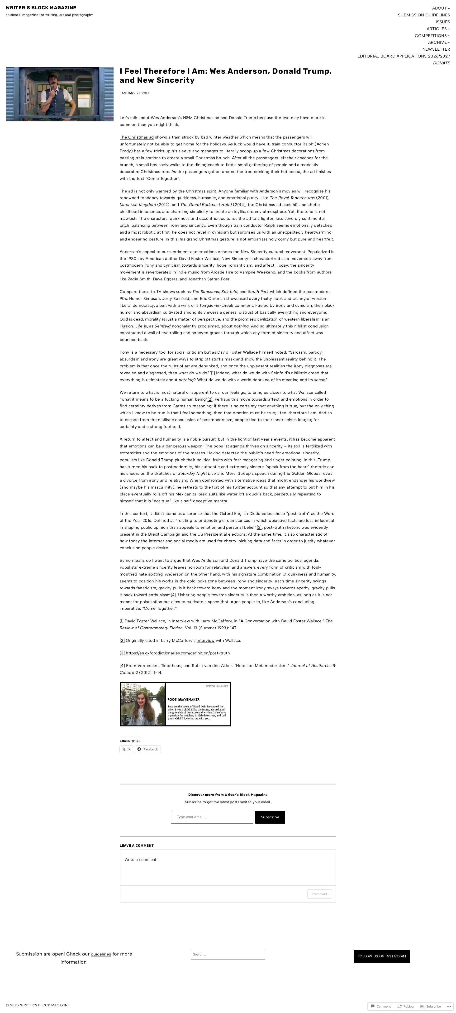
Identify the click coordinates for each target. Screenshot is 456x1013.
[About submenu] (449, 8)
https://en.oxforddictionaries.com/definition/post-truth (178, 653)
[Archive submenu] (449, 42)
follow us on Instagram (382, 956)
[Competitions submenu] (449, 35)
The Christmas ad (137, 137)
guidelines (101, 954)
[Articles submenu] (449, 29)
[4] (173, 594)
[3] (259, 527)
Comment (319, 894)
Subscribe (270, 817)
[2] (210, 399)
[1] (213, 372)
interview (205, 640)
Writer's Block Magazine (41, 7)
